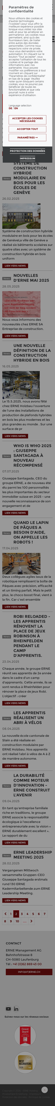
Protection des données (27, 151)
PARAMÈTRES (26, 137)
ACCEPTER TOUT (27, 129)
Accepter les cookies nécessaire (27, 120)
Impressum (27, 158)
